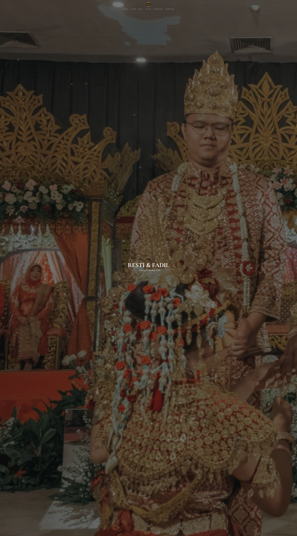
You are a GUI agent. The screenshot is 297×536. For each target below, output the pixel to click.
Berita (141, 9)
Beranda (125, 9)
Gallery (148, 9)
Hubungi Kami (169, 9)
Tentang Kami (158, 9)
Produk (133, 9)
